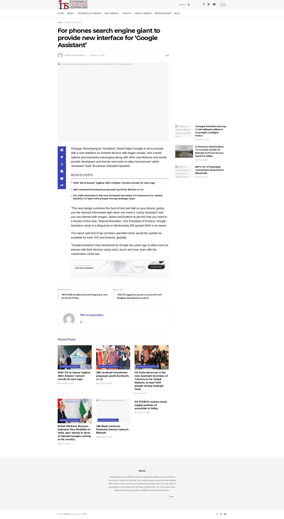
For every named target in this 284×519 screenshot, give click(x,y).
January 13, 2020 (143, 412)
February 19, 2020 (104, 437)
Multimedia (111, 13)
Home (61, 13)
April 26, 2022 (141, 393)
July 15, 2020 (202, 177)
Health (127, 13)
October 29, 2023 (104, 383)
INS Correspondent (76, 55)
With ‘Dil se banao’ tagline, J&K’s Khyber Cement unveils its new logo (114, 182)
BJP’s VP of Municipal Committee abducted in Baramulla (209, 169)
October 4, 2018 (97, 55)
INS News (67, 514)
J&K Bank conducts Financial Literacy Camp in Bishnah (112, 429)
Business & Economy (89, 13)
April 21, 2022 (64, 444)
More (171, 496)
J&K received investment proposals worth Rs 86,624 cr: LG (108, 189)
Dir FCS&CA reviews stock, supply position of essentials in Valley (151, 405)
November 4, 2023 (66, 383)
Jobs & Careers (142, 13)
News (70, 13)
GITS (84, 514)
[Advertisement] (197, 73)
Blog (177, 13)
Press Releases (163, 13)
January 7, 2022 (203, 139)
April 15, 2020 (202, 160)
